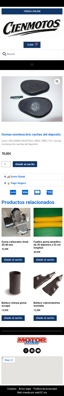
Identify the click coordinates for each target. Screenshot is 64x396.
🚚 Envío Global (16, 176)
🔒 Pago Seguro (16, 183)
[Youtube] (38, 350)
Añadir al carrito (25, 164)
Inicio (4, 140)
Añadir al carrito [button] (13, 259)
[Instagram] (26, 350)
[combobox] (32, 54)
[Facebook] (32, 350)
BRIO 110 (47, 140)
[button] (32, 64)
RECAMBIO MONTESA (21, 140)
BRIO (37, 140)
